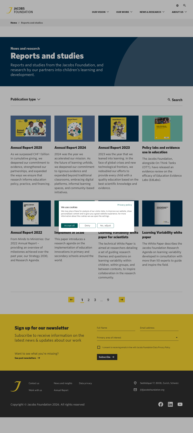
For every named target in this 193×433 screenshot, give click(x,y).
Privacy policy (124, 205)
